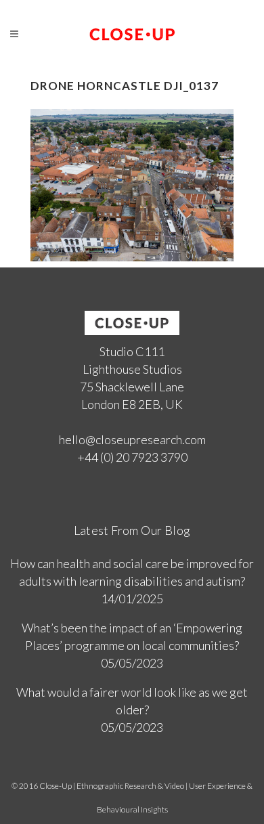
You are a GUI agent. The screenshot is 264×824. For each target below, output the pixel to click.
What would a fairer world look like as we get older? (132, 701)
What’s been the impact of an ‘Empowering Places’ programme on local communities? (132, 636)
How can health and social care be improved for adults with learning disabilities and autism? (132, 572)
